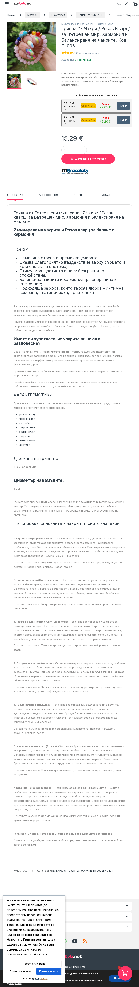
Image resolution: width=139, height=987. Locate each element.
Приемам (120, 978)
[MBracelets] (75, 171)
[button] (52, 26)
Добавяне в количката (90, 158)
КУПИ (123, 105)
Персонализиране (34, 963)
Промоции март (104, 24)
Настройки (15, 983)
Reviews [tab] (103, 195)
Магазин (32, 14)
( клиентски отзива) (88, 53)
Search (119, 3)
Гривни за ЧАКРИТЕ (91, 14)
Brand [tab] (77, 195)
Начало (11, 14)
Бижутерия (58, 14)
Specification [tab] (48, 195)
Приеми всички (48, 971)
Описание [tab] (15, 195)
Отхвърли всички (20, 971)
